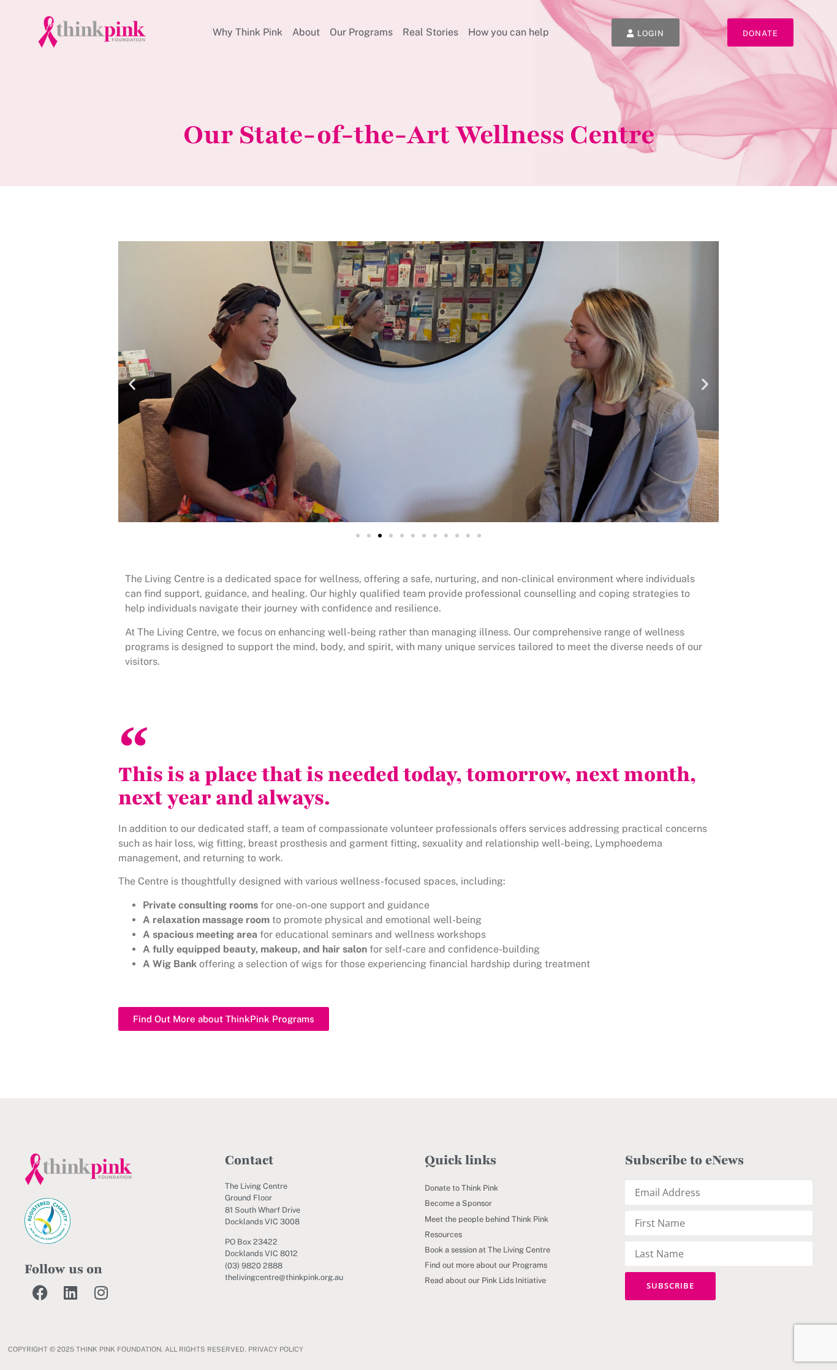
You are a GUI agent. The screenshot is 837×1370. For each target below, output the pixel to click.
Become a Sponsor (458, 1203)
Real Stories (430, 32)
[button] (132, 383)
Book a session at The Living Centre (487, 1249)
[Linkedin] (70, 1292)
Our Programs (361, 32)
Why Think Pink (247, 32)
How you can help (508, 32)
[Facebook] (40, 1292)
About (306, 32)
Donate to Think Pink (461, 1187)
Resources (443, 1234)
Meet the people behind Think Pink (486, 1219)
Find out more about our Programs (486, 1265)
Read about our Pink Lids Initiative (485, 1280)
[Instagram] (101, 1292)
